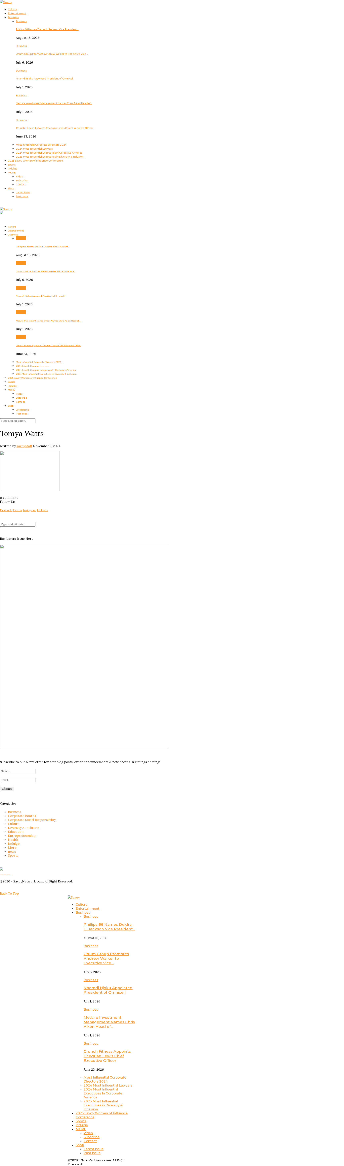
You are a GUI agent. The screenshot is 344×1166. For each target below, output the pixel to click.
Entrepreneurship (21, 836)
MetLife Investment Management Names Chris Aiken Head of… (54, 103)
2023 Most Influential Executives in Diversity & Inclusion (49, 156)
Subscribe (21, 180)
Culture (12, 9)
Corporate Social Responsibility (32, 820)
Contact (21, 184)
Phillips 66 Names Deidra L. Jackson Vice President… (47, 29)
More (12, 847)
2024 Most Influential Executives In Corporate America (49, 152)
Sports (12, 164)
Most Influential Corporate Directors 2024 (41, 144)
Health (13, 840)
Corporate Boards (22, 816)
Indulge (12, 168)
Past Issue (22, 196)
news (12, 851)
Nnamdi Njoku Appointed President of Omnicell (44, 78)
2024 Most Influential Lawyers (34, 148)
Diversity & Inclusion (23, 828)
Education (15, 832)
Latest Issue (23, 192)
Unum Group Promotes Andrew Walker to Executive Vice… (52, 53)
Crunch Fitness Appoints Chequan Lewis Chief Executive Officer (54, 128)
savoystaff (24, 446)
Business (13, 17)
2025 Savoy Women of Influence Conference (35, 160)
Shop (11, 188)
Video (19, 176)
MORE (12, 172)
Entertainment (17, 13)
